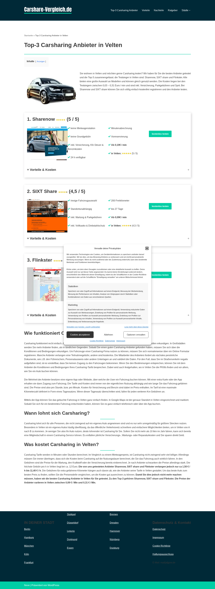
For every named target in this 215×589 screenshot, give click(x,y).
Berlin (27, 529)
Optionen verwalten (136, 334)
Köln (26, 554)
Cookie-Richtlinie (97, 341)
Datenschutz (110, 341)
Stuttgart (71, 514)
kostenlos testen (160, 134)
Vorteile (146, 10)
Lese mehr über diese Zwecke (136, 327)
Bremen (114, 514)
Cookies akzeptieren (80, 334)
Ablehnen (108, 334)
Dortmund (72, 539)
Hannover (115, 531)
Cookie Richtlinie (161, 546)
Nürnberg (114, 539)
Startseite (28, 35)
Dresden (114, 522)
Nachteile (159, 10)
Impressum (120, 341)
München (29, 546)
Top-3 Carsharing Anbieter (124, 10)
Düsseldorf (72, 522)
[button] (147, 248)
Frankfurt (28, 562)
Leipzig (71, 531)
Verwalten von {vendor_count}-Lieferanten (83, 327)
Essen (70, 548)
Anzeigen (41, 61)
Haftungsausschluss (163, 554)
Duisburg (114, 548)
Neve (27, 585)
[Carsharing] (48, 10)
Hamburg (29, 537)
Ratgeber (173, 10)
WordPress (53, 585)
